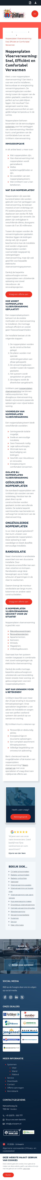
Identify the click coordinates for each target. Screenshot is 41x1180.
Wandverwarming (18, 912)
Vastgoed (14, 882)
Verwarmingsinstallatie (20, 915)
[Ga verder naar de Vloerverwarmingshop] (29, 1039)
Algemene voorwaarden (14, 1148)
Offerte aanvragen (15, 1088)
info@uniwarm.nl (13, 1124)
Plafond (15, 1074)
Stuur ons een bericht (16, 1120)
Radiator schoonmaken (20, 875)
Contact (11, 1084)
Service (14, 922)
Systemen (15, 918)
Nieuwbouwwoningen (20, 631)
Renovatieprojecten (19, 634)
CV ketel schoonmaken (20, 872)
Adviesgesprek (20, 817)
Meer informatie (20, 32)
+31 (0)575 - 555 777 (14, 1115)
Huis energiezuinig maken (21, 901)
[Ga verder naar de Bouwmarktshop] (11, 1039)
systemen (10, 127)
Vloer (14, 1068)
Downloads (12, 1081)
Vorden (13, 1109)
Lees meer (26, 1169)
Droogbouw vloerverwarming (23, 905)
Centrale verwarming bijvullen (23, 908)
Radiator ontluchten (19, 878)
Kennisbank (10, 35)
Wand (14, 1071)
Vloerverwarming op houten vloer (21, 890)
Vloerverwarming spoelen (21, 885)
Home (7, 32)
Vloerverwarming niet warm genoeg (21, 896)
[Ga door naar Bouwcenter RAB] (11, 1048)
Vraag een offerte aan (19, 294)
